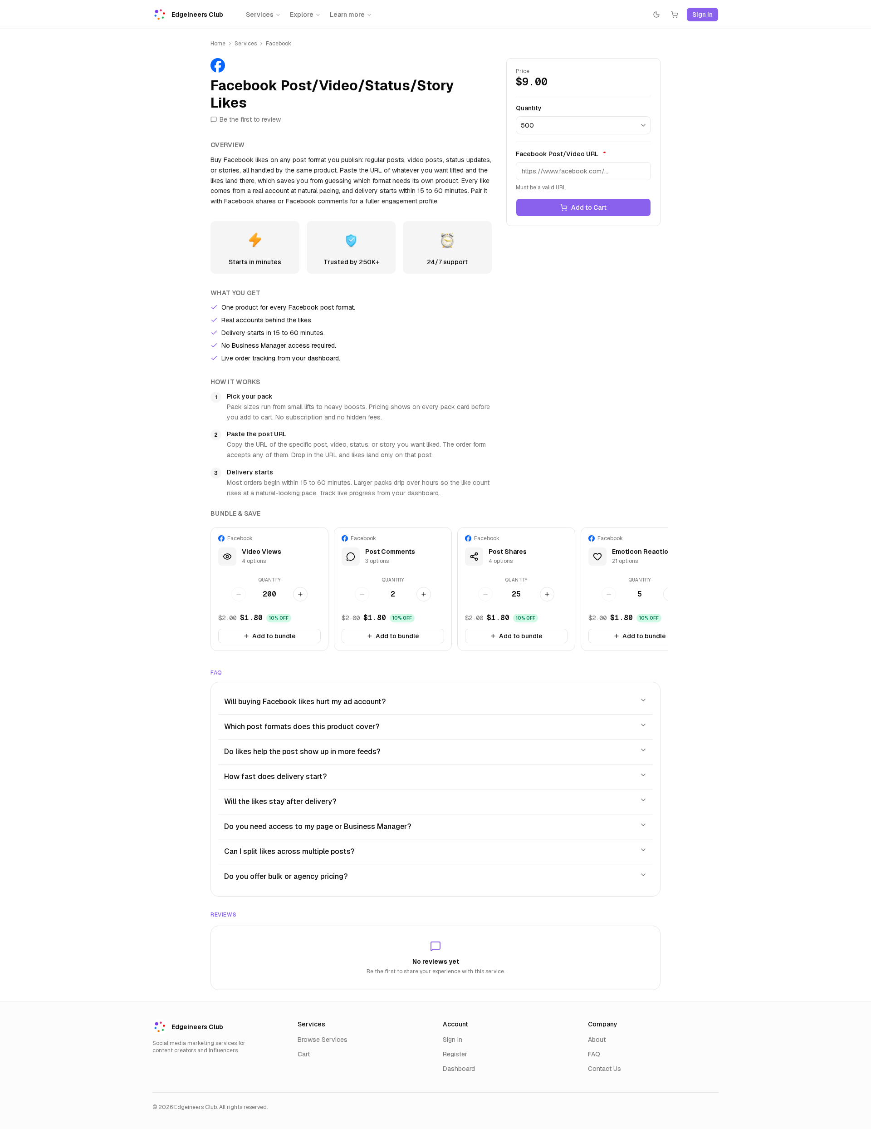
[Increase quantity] (300, 594)
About (597, 1039)
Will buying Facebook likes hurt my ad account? (305, 701)
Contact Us (604, 1069)
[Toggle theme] (656, 14)
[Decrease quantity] (238, 594)
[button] (269, 589)
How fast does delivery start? (275, 776)
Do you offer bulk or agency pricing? (285, 876)
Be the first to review (250, 119)
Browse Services (322, 1039)
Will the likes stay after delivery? (280, 801)
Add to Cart (589, 207)
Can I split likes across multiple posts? (289, 851)
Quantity (529, 108)
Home (217, 43)
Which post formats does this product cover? (301, 726)
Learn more (347, 14)
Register (455, 1054)
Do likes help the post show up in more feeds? (302, 751)
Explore (301, 14)
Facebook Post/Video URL (561, 154)
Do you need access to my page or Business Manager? (317, 826)
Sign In (702, 14)
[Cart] (674, 14)
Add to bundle (274, 636)
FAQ (594, 1054)
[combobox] (583, 125)
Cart (304, 1054)
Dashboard (459, 1069)
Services (260, 14)
